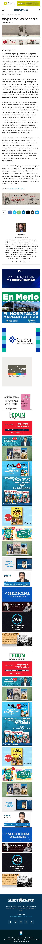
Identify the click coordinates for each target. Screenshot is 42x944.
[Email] (28, 212)
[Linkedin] (23, 212)
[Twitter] (15, 212)
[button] (3, 10)
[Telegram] (37, 212)
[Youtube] (29, 262)
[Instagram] (17, 262)
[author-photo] (21, 232)
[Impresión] (32, 212)
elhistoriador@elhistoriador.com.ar (21, 916)
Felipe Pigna (7, 22)
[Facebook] (10, 212)
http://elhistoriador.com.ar (21, 237)
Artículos (9, 14)
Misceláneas (16, 14)
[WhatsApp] (19, 212)
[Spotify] (21, 262)
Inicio (3, 14)
